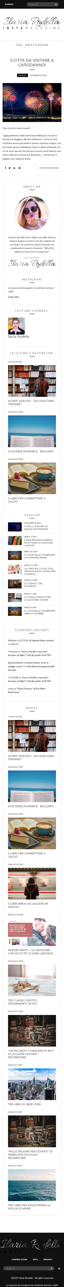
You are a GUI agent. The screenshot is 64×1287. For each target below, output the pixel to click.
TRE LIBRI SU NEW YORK (24, 1104)
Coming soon (19, 1259)
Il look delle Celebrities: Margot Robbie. (40, 612)
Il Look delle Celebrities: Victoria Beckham (40, 556)
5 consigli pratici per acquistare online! (37, 598)
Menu (10, 4)
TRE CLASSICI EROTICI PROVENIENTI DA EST (22, 1002)
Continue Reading (49, 168)
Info (35, 1259)
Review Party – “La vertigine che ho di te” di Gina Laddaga (30, 952)
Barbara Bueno (15, 662)
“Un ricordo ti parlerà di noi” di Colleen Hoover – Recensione (31, 1054)
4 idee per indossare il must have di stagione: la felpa (38, 543)
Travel (22, 75)
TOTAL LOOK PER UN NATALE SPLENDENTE (36, 527)
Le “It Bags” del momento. (33, 584)
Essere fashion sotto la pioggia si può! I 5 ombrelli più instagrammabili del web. (31, 666)
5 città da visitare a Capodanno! (32, 62)
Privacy (48, 1259)
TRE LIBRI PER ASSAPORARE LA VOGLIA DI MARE (29, 1207)
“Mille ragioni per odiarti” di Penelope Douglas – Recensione (30, 1155)
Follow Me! (13, 297)
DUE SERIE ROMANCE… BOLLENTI (31, 451)
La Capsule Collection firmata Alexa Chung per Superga (40, 571)
